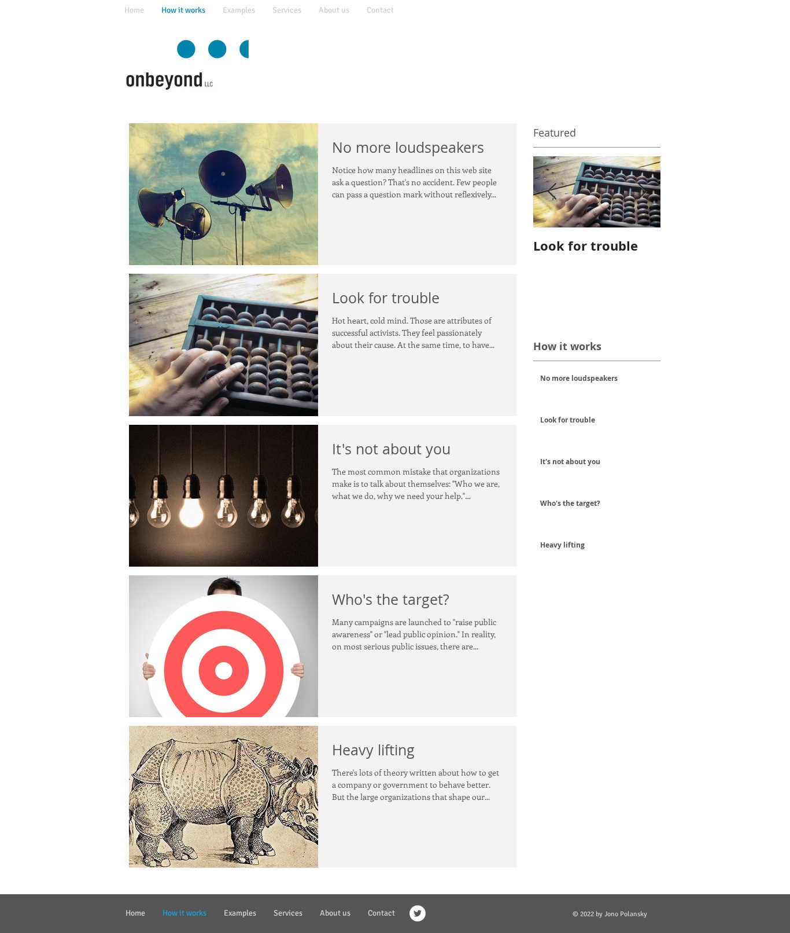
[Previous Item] (552, 192)
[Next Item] (642, 192)
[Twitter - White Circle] (417, 913)
